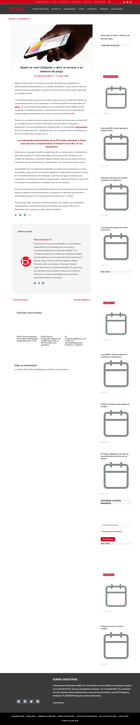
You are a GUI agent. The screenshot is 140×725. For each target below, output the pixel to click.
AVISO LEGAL (123, 716)
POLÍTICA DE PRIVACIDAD (87, 716)
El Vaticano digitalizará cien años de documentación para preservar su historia (115, 456)
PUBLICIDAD (87, 2)
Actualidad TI (24, 19)
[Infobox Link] (116, 37)
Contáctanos (58, 703)
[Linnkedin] (124, 2)
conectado (38, 369)
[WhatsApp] (29, 215)
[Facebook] (20, 215)
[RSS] (37, 701)
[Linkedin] (25, 215)
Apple (17, 107)
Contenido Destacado (111, 76)
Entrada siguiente (82, 300)
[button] (110, 2)
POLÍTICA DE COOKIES (108, 716)
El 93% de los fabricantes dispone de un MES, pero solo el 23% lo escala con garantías (50, 341)
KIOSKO (54, 2)
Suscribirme (108, 539)
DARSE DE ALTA (76, 2)
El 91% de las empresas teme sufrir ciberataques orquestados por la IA (27, 339)
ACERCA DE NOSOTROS (66, 716)
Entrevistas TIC (109, 574)
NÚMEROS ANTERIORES (47, 716)
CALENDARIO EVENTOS (42, 2)
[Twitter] (127, 2)
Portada (12, 19)
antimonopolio (81, 127)
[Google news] (130, 2)
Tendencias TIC (109, 303)
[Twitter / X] (16, 215)
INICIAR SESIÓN (99, 2)
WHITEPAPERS (64, 2)
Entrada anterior (20, 300)
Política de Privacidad (112, 532)
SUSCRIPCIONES (17, 716)
